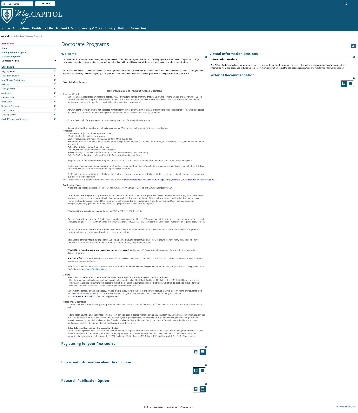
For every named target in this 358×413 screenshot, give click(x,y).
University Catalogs (10, 106)
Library (110, 28)
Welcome (68, 53)
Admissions (21, 28)
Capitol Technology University (14, 119)
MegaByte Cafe (8, 71)
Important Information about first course (96, 362)
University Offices (89, 28)
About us (172, 407)
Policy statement (154, 407)
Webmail (5, 84)
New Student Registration (13, 80)
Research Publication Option (85, 380)
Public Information (132, 28)
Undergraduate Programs (15, 52)
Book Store (6, 101)
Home (5, 28)
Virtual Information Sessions (233, 53)
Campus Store (7, 97)
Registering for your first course (88, 343)
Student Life (65, 28)
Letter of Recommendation (232, 75)
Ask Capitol (6, 93)
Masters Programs (11, 56)
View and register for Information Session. (325, 68)
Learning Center (8, 114)
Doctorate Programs (33, 36)
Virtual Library (7, 110)
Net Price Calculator (10, 75)
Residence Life (42, 28)
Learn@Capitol (8, 88)
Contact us (186, 407)
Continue (45, 3)
